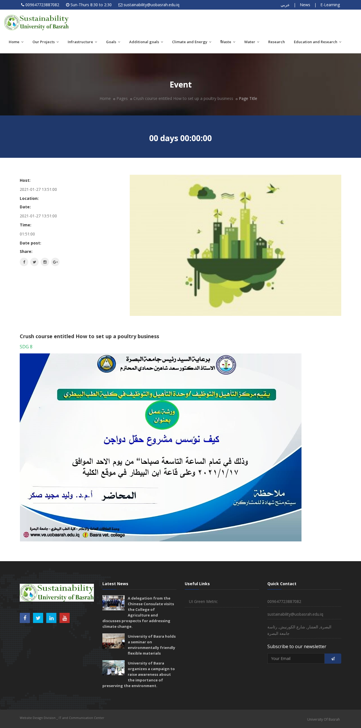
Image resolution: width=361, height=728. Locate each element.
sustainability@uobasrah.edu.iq (151, 4)
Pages (122, 98)
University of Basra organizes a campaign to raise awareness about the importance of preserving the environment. (138, 674)
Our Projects (44, 41)
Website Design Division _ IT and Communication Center (62, 718)
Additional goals (144, 41)
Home (14, 41)
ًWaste (226, 41)
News (305, 4)
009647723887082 (42, 4)
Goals (111, 41)
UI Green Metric (203, 601)
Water (250, 41)
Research (276, 41)
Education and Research (316, 41)
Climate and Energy (190, 41)
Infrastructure (81, 41)
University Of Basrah (323, 719)
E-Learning (330, 4)
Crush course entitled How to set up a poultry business (183, 98)
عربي (285, 4)
